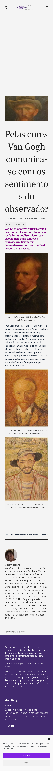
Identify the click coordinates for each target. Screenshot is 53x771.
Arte (43, 219)
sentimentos (33, 534)
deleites (16, 534)
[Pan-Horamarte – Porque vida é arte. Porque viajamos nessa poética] (26, 7)
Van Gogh (42, 534)
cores (11, 534)
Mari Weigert (32, 219)
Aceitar (26, 755)
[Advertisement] (26, 43)
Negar (26, 762)
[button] (49, 738)
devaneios (24, 534)
